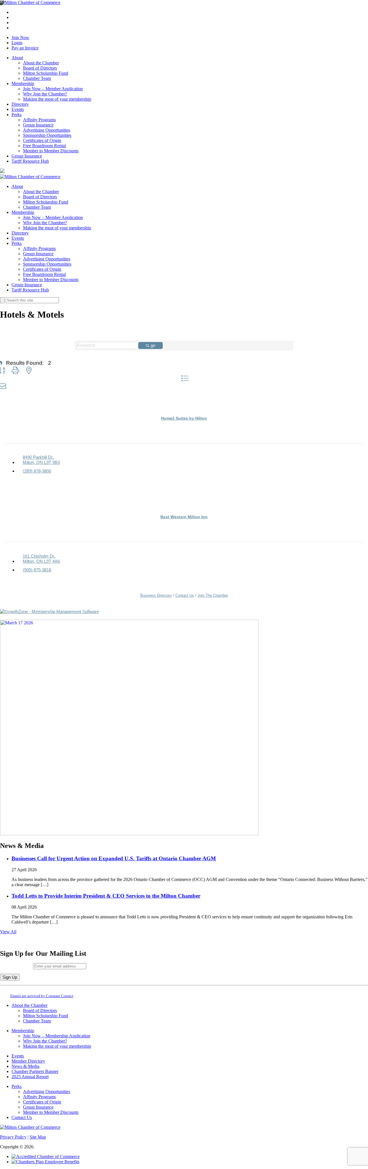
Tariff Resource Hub (30, 161)
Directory (20, 104)
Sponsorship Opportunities (47, 135)
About (17, 57)
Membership (23, 83)
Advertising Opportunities (46, 130)
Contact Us (184, 595)
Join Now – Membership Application (56, 1035)
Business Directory (156, 595)
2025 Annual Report (30, 1076)
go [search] (153, 345)
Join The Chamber (213, 595)
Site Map (38, 1137)
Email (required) (16, 965)
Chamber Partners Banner (35, 1071)
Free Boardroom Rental (44, 145)
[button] (15, 370)
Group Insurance (38, 124)
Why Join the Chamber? (45, 93)
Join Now (20, 37)
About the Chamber (41, 62)
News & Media (25, 1066)
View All (8, 931)
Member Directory (28, 1061)
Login (17, 42)
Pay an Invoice (25, 47)
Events (18, 109)
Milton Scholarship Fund (45, 73)
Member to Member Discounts (50, 150)
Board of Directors (40, 68)
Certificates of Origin (42, 140)
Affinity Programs (39, 119)
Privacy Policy (13, 1137)
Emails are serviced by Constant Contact (41, 996)
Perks (17, 114)
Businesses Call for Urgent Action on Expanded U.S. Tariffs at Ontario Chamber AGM (114, 858)
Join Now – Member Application (53, 88)
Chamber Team (37, 78)
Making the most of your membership (57, 99)
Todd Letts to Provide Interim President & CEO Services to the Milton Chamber (106, 896)
